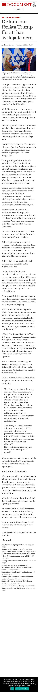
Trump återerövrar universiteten (14, 561)
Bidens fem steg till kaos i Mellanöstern (17, 572)
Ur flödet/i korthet (12, 18)
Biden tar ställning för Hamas (13, 588)
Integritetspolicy (22, 689)
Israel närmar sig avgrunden (13, 545)
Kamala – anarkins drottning (13, 586)
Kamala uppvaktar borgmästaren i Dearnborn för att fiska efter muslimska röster (17, 567)
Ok (12, 689)
